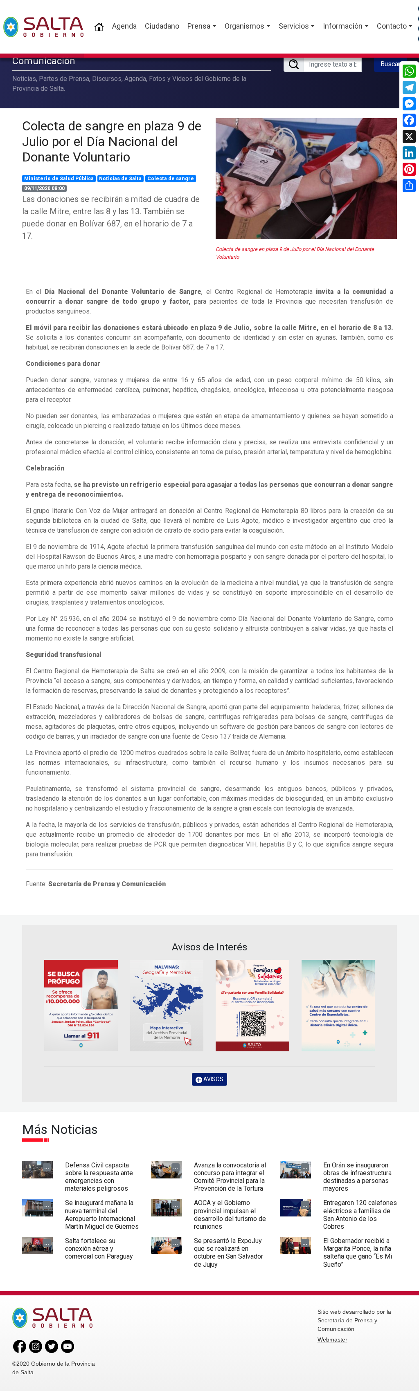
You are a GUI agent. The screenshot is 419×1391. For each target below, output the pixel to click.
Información (343, 26)
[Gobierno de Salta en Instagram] (35, 1346)
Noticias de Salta (120, 178)
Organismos (244, 26)
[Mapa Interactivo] (167, 1005)
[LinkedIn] (409, 153)
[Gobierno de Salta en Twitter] (51, 1346)
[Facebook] (409, 120)
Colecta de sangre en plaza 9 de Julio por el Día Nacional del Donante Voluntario (111, 141)
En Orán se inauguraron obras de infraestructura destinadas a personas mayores (357, 1177)
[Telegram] (409, 87)
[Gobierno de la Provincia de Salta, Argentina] (43, 27)
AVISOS (212, 1079)
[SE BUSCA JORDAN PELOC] (81, 1005)
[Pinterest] (409, 169)
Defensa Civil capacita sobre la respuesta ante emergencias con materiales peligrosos (99, 1177)
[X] (409, 136)
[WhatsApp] (409, 71)
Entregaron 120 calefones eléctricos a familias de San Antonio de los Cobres (360, 1214)
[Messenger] (409, 104)
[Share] (409, 185)
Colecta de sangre (170, 178)
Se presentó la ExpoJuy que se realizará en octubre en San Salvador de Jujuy (228, 1252)
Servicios (294, 26)
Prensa (198, 26)
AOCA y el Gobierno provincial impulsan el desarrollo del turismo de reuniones (230, 1214)
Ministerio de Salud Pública (59, 178)
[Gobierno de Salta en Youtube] (67, 1346)
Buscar (390, 64)
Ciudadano (162, 26)
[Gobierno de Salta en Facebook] (19, 1346)
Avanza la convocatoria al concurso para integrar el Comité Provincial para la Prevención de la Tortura (230, 1177)
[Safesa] (338, 1005)
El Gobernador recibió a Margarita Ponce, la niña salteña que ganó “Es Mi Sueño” (357, 1252)
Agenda (124, 26)
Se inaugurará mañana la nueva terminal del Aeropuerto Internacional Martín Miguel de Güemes (102, 1214)
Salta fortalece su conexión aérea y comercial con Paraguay (99, 1248)
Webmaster (332, 1339)
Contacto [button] (392, 26)
